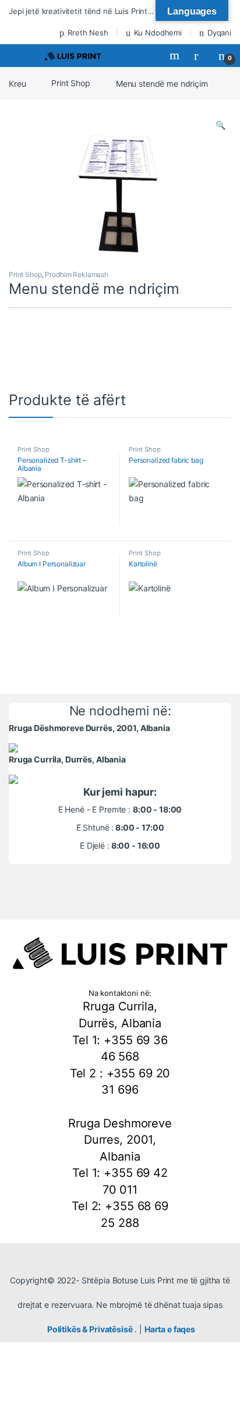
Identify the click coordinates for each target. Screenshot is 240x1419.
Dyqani (219, 32)
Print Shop (70, 83)
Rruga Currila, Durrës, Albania (67, 759)
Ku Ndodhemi (158, 32)
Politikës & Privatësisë (90, 1329)
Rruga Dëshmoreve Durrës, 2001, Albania (89, 728)
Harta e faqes (169, 1329)
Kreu (17, 83)
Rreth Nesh (88, 32)
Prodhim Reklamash (76, 274)
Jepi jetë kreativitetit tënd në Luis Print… (81, 11)
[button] (220, 125)
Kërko (176, 55)
